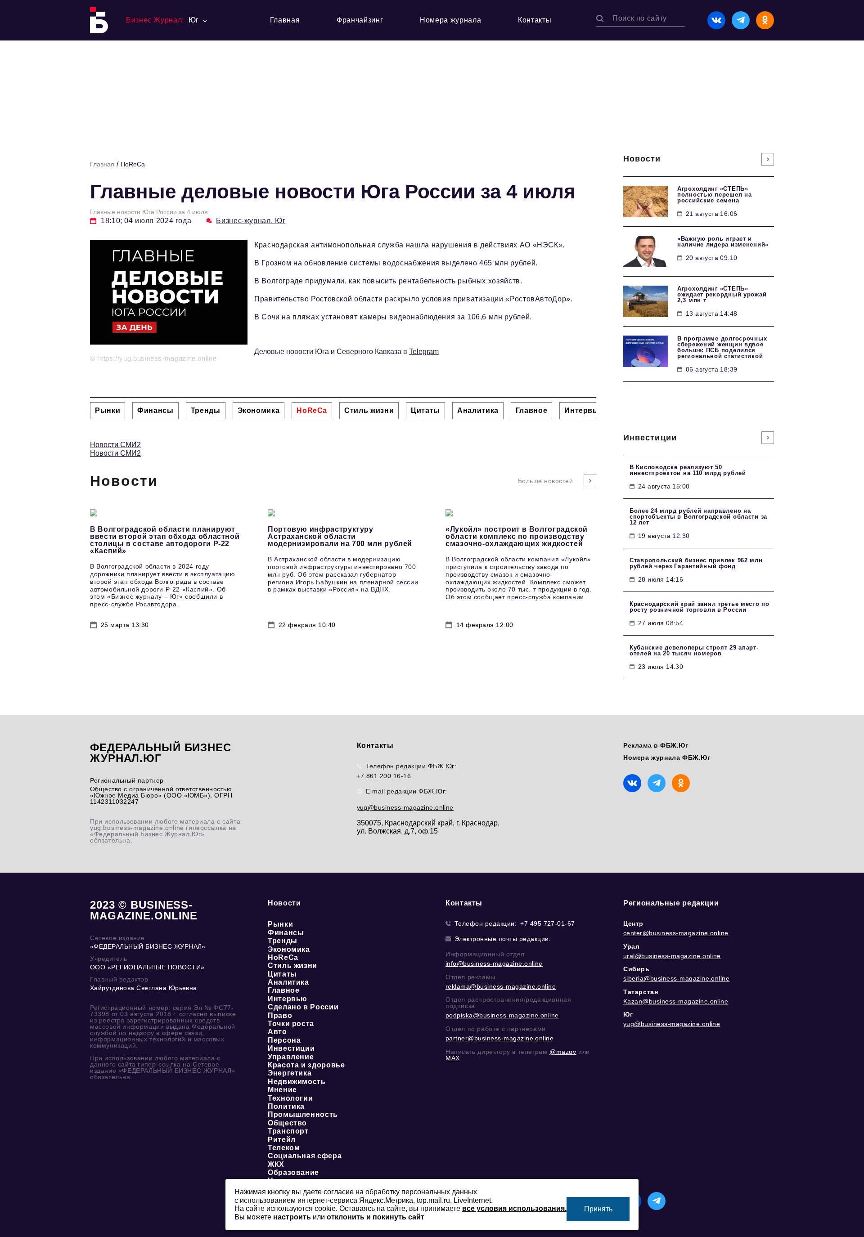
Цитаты (282, 974)
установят (340, 317)
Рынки (280, 924)
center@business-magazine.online (676, 933)
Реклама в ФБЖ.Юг (655, 745)
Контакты (534, 20)
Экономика (289, 949)
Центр (633, 923)
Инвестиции (291, 1048)
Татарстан (640, 991)
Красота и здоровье (306, 1065)
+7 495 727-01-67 (547, 923)
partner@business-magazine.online (500, 1038)
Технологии (290, 1098)
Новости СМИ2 (115, 444)
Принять (598, 1209)
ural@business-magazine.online (672, 955)
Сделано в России (303, 1007)
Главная (285, 20)
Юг (628, 1014)
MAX (453, 1058)
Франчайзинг (360, 20)
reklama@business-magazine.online (501, 986)
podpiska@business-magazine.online (502, 1015)
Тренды (282, 941)
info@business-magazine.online (494, 963)
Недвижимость (297, 1081)
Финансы (286, 933)
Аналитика (288, 982)
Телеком (284, 1148)
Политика (286, 1106)
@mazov (562, 1051)
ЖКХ (276, 1164)
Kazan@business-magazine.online (675, 1001)
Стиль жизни (292, 965)
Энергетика (289, 1073)
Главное (283, 990)
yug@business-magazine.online (405, 807)
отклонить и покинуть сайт (375, 1217)
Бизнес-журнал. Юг (250, 220)
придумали (325, 281)
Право (280, 1015)
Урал (631, 946)
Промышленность (303, 1114)
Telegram (424, 351)
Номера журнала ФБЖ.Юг (667, 757)
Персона (284, 1040)
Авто (277, 1031)
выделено (459, 263)
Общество (287, 1123)
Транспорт (288, 1131)
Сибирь (636, 969)
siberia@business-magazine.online (676, 978)
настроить (292, 1217)
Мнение (282, 1090)
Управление (291, 1057)
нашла (417, 245)
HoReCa (133, 164)
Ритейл (282, 1139)
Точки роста (291, 1023)
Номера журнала (450, 20)
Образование (293, 1172)
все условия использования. (514, 1208)
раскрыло (402, 299)
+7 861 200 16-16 (384, 776)
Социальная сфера (305, 1156)
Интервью (287, 999)
